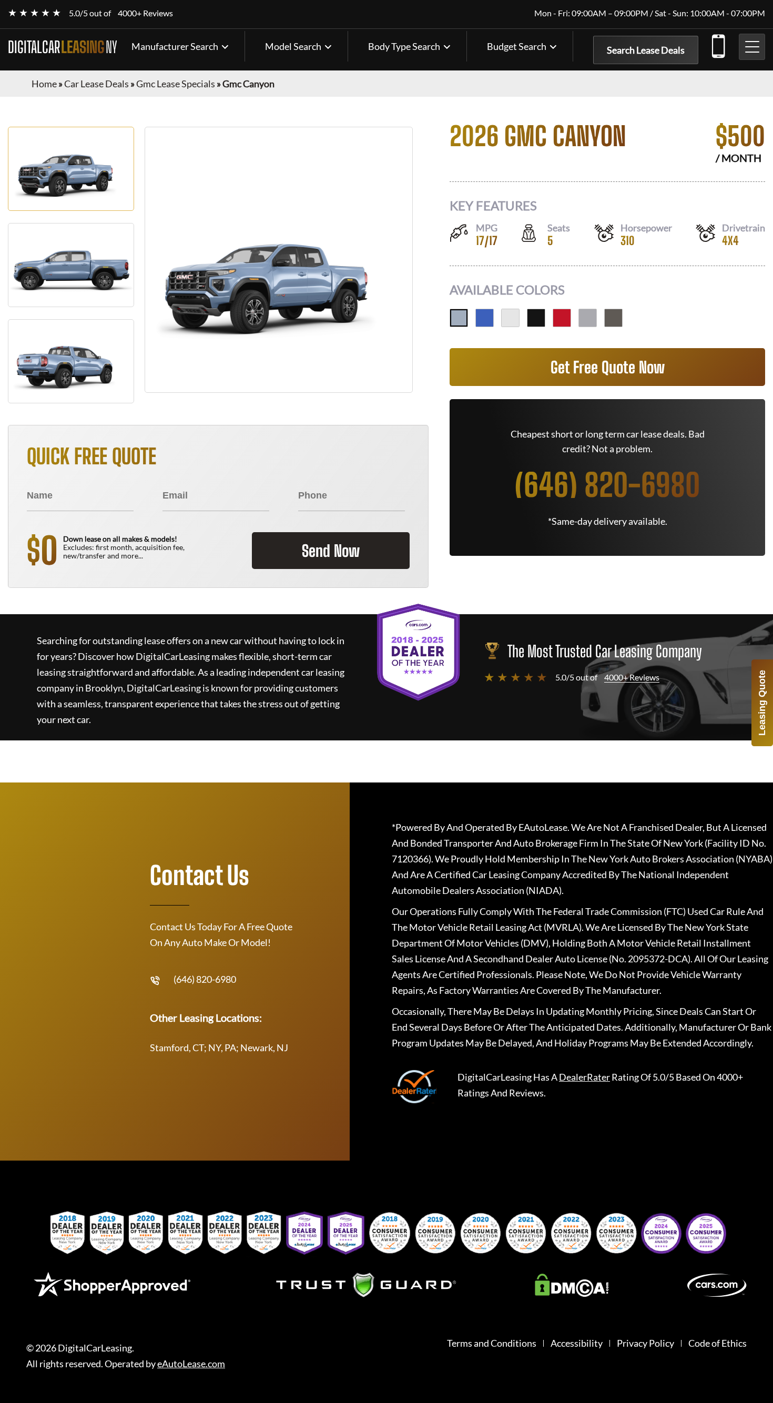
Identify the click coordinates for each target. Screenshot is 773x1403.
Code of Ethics (717, 1343)
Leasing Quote (762, 703)
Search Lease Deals (646, 50)
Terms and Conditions (491, 1343)
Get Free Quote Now (608, 367)
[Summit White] (510, 318)
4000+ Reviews (145, 13)
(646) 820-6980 (718, 44)
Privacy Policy (645, 1343)
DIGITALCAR (62, 46)
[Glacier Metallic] (458, 318)
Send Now (331, 550)
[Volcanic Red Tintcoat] (562, 318)
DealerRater (584, 1077)
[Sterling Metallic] (587, 318)
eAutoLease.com (191, 1363)
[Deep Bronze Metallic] (613, 318)
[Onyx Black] (536, 318)
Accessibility (577, 1343)
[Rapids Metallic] (484, 318)
